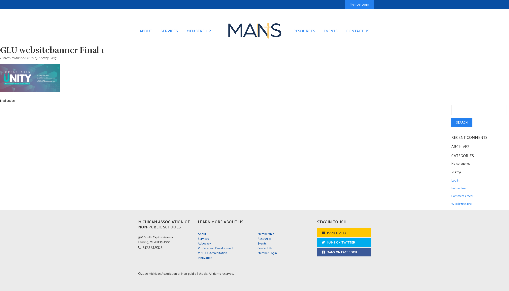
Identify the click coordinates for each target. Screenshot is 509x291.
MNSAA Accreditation (212, 253)
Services (169, 30)
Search (462, 122)
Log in (455, 180)
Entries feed (459, 188)
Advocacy (204, 243)
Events (331, 30)
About (146, 30)
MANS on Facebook (342, 252)
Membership (199, 30)
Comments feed (462, 196)
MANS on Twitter (341, 242)
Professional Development (215, 248)
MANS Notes (336, 232)
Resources (304, 30)
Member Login (359, 4)
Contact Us (357, 30)
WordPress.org (461, 203)
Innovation (205, 257)
